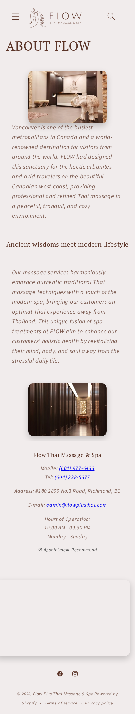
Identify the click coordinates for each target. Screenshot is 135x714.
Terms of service (61, 703)
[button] (16, 16)
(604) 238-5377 (72, 477)
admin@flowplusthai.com (76, 505)
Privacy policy (99, 703)
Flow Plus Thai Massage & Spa (63, 694)
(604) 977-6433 (76, 468)
